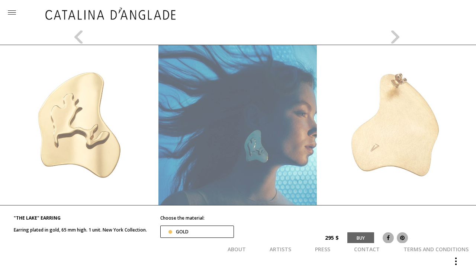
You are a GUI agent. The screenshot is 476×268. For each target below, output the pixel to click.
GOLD (182, 232)
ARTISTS (280, 249)
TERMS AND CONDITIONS (436, 249)
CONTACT (367, 249)
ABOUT (237, 249)
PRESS (322, 249)
